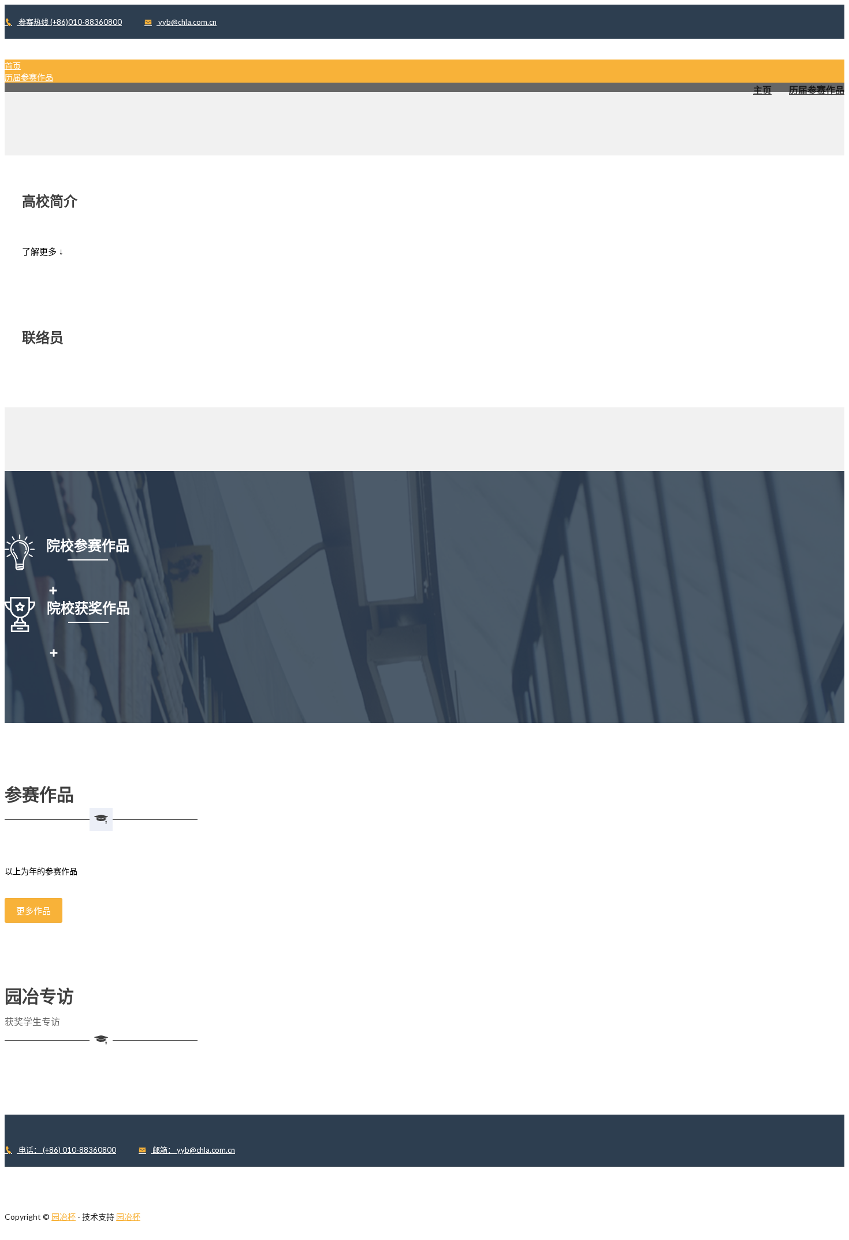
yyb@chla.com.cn (187, 22)
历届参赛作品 (29, 77)
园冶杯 (63, 1217)
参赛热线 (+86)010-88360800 (69, 22)
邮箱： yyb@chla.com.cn (193, 1149)
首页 (13, 65)
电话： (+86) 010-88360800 (66, 1149)
